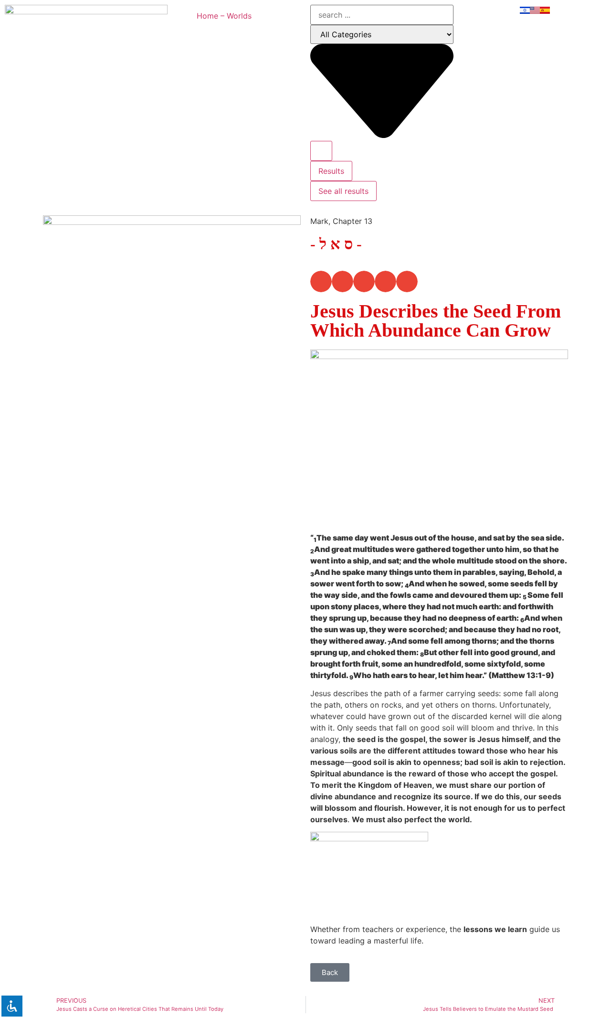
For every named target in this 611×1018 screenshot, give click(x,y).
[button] (321, 281)
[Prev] (107, 585)
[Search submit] (321, 151)
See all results (343, 191)
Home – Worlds (224, 16)
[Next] (236, 585)
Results (331, 171)
